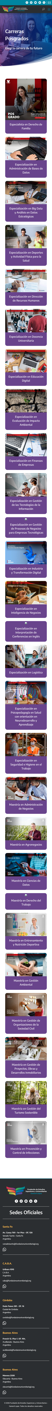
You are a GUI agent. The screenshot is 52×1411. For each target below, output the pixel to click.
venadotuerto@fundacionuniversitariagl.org (21, 1244)
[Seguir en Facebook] (27, 2)
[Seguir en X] (44, 2)
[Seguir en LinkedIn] (39, 2)
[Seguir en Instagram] (31, 2)
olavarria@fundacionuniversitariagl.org (18, 1387)
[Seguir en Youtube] (35, 2)
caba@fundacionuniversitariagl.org (17, 1281)
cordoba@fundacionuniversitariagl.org (18, 1317)
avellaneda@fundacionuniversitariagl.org (19, 1350)
